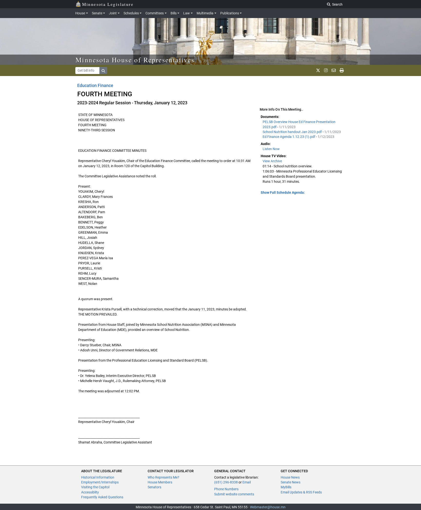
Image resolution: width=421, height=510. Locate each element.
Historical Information (97, 477)
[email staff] (334, 70)
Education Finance (95, 85)
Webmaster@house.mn (268, 507)
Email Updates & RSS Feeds (301, 492)
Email (246, 482)
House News (290, 477)
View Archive (272, 161)
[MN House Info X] (318, 70)
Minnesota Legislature (108, 4)
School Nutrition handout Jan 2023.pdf (293, 132)
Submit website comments (234, 494)
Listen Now (271, 149)
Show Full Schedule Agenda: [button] (283, 192)
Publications (229, 13)
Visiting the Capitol (95, 487)
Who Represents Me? (163, 477)
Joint (113, 13)
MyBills (286, 487)
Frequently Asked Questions (102, 497)
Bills (174, 13)
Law (186, 13)
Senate (97, 13)
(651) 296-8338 (226, 482)
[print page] (342, 70)
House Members (160, 482)
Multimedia (205, 13)
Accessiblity (90, 492)
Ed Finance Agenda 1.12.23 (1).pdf (289, 137)
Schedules (131, 13)
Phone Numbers (226, 489)
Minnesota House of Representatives (135, 59)
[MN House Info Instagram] (326, 70)
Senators (154, 487)
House (80, 13)
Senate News (290, 482)
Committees (154, 13)
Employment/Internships (100, 482)
